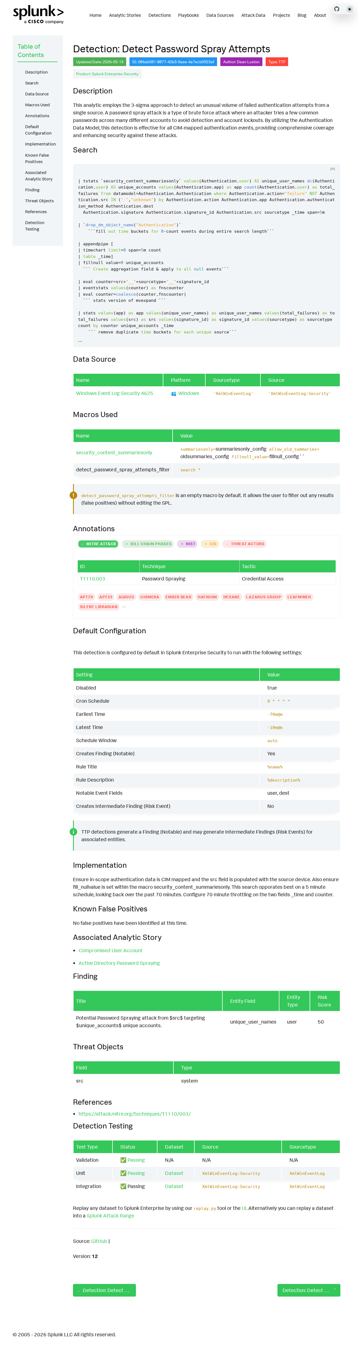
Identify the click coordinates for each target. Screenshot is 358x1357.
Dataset (174, 1173)
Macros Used (37, 104)
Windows (188, 393)
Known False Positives (37, 158)
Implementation (40, 144)
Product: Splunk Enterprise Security (107, 73)
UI (244, 1208)
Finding (32, 189)
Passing (136, 1160)
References (36, 211)
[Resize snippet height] (330, 158)
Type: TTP (276, 61)
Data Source (37, 94)
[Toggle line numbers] (319, 158)
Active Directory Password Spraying (119, 963)
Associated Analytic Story (39, 176)
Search (32, 83)
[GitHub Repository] (336, 8)
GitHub (99, 1241)
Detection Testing (34, 226)
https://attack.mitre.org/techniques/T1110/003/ (135, 1114)
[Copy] (309, 158)
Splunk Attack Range (110, 1215)
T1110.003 (92, 578)
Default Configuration (38, 130)
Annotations (37, 115)
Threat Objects (39, 200)
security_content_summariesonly (114, 452)
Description (36, 72)
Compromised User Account (111, 950)
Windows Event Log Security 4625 (114, 393)
